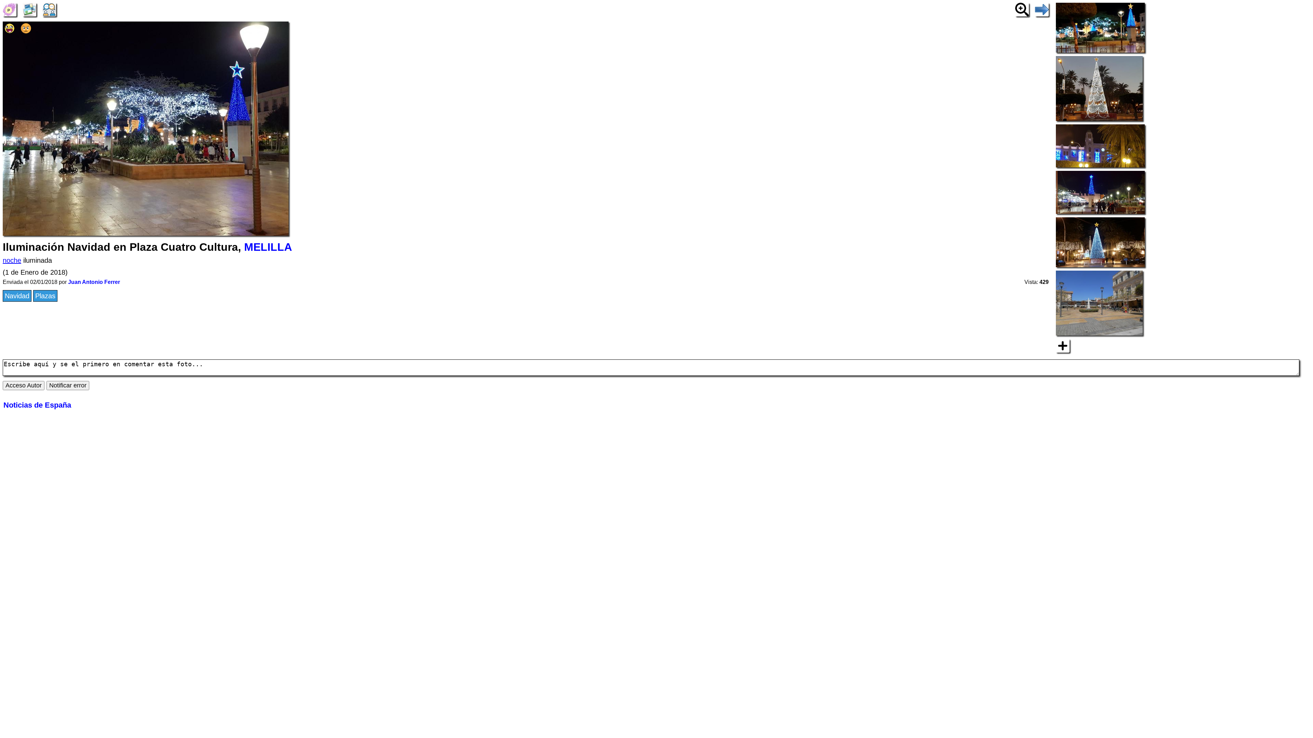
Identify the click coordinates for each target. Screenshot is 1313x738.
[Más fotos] (1063, 345)
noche (12, 260)
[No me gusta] (26, 31)
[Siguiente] (1042, 9)
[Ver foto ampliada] (1022, 9)
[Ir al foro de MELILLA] (49, 9)
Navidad (17, 296)
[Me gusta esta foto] (9, 31)
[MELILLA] (9, 9)
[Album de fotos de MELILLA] (29, 9)
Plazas (45, 296)
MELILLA (268, 247)
